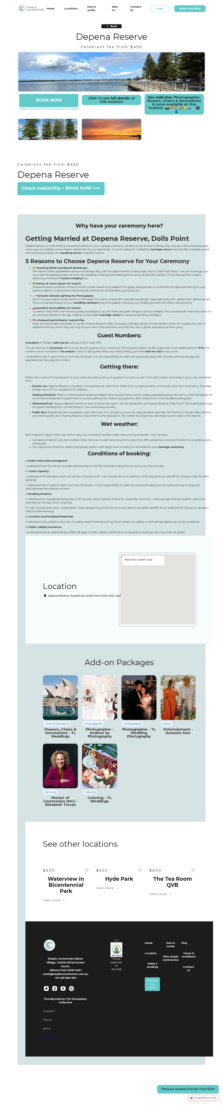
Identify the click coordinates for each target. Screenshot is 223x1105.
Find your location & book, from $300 (188, 1089)
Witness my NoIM (152, 984)
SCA (116, 940)
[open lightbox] (111, 71)
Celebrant (49, 1011)
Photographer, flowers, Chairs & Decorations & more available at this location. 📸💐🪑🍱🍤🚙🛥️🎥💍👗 (174, 104)
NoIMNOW (50, 1037)
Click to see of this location (111, 100)
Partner (47, 1019)
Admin (47, 1028)
